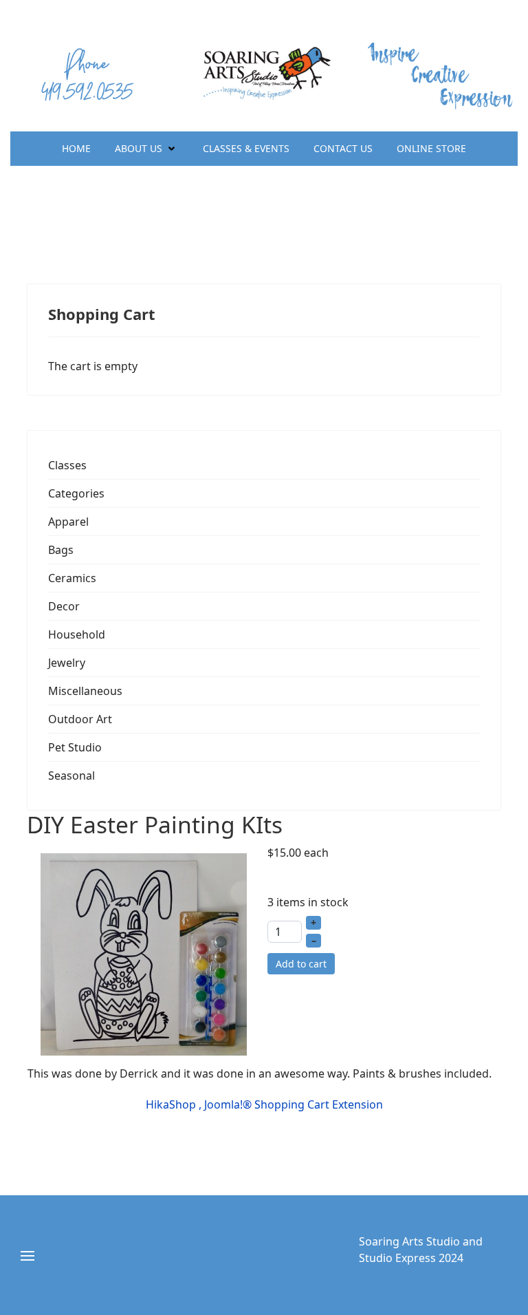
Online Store (431, 148)
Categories (76, 493)
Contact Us (343, 148)
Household (76, 634)
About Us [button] (138, 148)
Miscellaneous (85, 690)
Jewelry (66, 662)
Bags (61, 549)
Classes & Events (246, 148)
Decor (64, 606)
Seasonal (71, 775)
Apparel (68, 521)
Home (76, 148)
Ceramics (72, 578)
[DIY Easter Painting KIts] (144, 953)
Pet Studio (75, 747)
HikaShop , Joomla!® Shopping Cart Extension (264, 1104)
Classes (67, 465)
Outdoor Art (80, 719)
